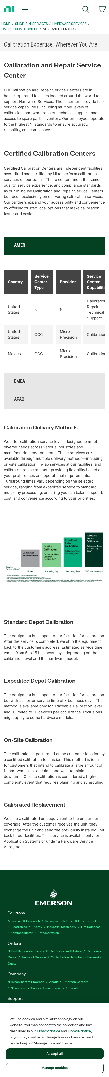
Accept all (54, 1053)
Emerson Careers (75, 981)
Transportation (48, 932)
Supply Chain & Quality (47, 987)
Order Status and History (64, 951)
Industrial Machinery (61, 926)
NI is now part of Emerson (26, 981)
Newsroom (18, 987)
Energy (37, 926)
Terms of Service (34, 957)
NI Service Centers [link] (59, 28)
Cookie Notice (79, 1030)
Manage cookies (54, 1068)
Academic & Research (24, 920)
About (53, 981)
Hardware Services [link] (69, 23)
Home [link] (6, 23)
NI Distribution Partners (24, 951)
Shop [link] (19, 23)
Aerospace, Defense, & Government (70, 920)
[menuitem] (86, 10)
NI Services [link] (38, 23)
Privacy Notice (48, 1030)
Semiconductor (22, 932)
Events (73, 987)
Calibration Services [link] (19, 28)
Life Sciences (90, 926)
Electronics (19, 926)
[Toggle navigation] (26, 9)
